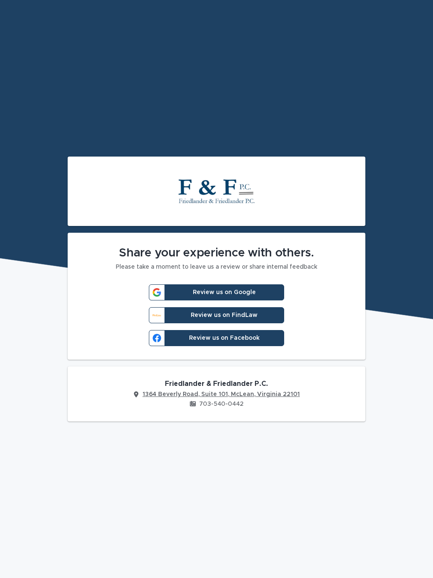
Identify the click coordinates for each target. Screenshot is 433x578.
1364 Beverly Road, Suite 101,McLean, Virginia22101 (221, 394)
